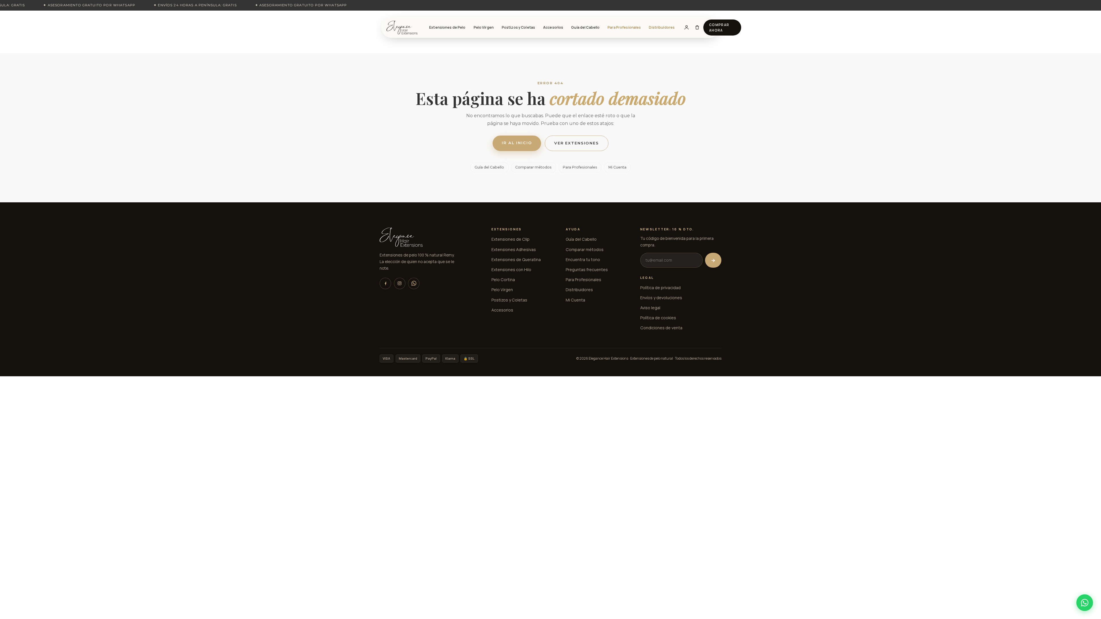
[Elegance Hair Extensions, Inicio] (401, 27)
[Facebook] (385, 283)
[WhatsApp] (413, 283)
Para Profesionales (624, 27)
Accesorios (553, 27)
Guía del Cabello (585, 27)
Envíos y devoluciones (661, 297)
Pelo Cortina (503, 279)
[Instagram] (399, 283)
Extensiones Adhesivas (513, 249)
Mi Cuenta (617, 167)
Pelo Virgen (484, 27)
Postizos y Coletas (518, 27)
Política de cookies (658, 317)
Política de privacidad (660, 287)
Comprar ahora (719, 27)
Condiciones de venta (661, 327)
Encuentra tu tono (583, 259)
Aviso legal (650, 307)
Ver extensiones (576, 143)
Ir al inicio (517, 142)
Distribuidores (662, 27)
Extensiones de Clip (510, 239)
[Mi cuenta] (686, 27)
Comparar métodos (533, 167)
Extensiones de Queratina (516, 259)
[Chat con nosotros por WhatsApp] (1084, 602)
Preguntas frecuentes (587, 269)
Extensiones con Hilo (511, 269)
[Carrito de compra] (697, 27)
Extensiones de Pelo (447, 27)
